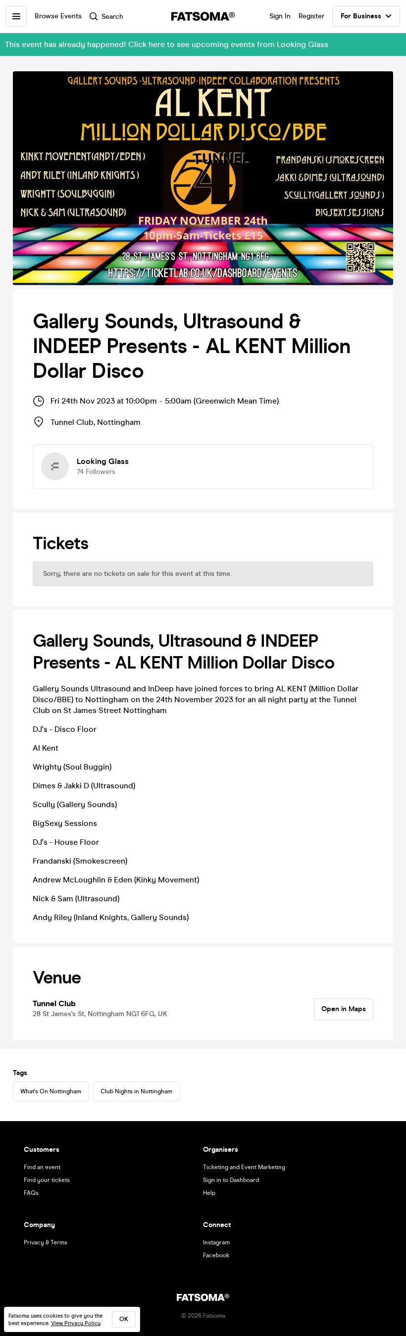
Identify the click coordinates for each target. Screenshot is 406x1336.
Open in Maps (343, 1009)
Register (311, 16)
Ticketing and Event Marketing (244, 1167)
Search (112, 16)
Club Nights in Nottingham (136, 1091)
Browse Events (58, 16)
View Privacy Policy (76, 1323)
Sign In (280, 16)
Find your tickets (47, 1180)
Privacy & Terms (45, 1242)
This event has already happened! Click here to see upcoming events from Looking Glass (166, 44)
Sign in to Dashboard (231, 1180)
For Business (361, 16)
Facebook (216, 1255)
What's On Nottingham (50, 1091)
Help (209, 1192)
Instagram (216, 1242)
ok (123, 1319)
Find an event (42, 1167)
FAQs (31, 1192)
